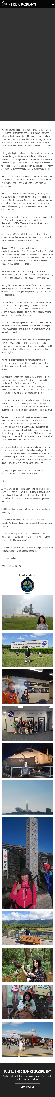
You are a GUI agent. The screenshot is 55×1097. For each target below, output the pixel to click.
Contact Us (27, 1087)
